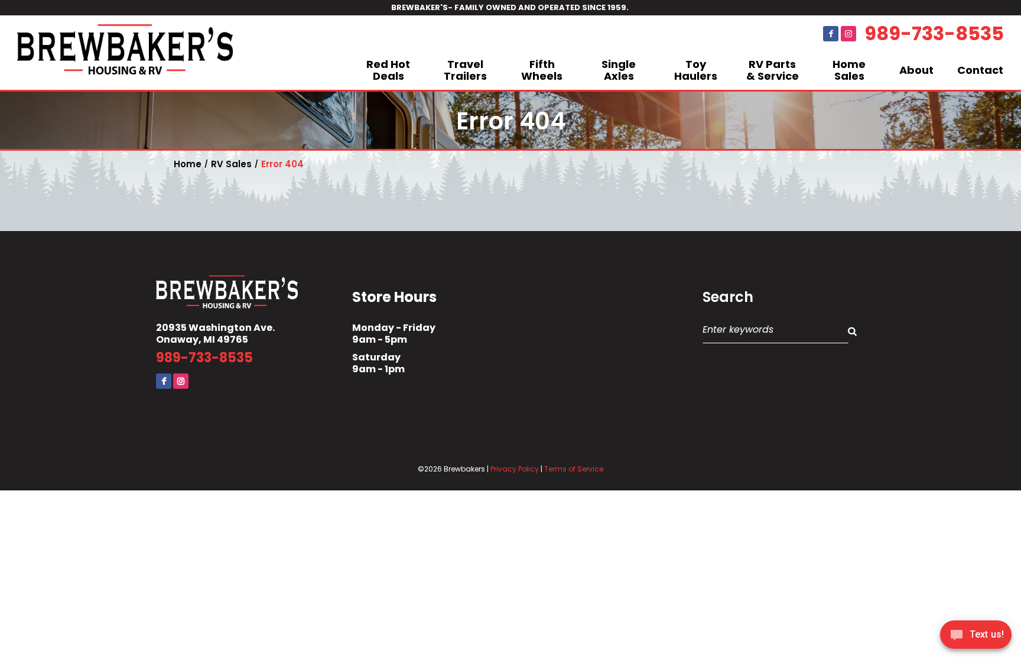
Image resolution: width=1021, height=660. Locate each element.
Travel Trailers (465, 70)
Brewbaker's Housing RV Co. (125, 52)
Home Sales (849, 70)
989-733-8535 (934, 33)
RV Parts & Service (772, 70)
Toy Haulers (695, 70)
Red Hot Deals (388, 70)
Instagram (848, 33)
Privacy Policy (514, 469)
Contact (980, 70)
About (916, 70)
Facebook (830, 33)
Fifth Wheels (541, 70)
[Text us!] (976, 636)
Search (728, 297)
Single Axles (618, 70)
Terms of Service (573, 469)
